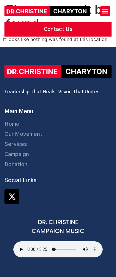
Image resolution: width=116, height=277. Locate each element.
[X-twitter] (11, 196)
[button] (105, 11)
